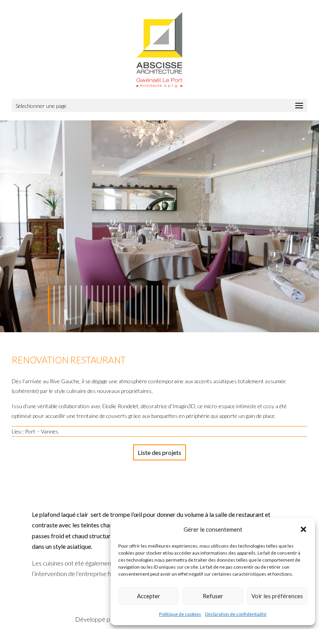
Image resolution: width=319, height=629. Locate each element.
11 (103, 304)
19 (146, 304)
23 (168, 304)
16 (130, 304)
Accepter (148, 595)
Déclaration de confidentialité (235, 614)
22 (163, 304)
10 (97, 304)
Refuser (213, 595)
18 (141, 304)
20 (152, 304)
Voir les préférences (277, 595)
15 (125, 304)
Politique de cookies (180, 614)
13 (114, 304)
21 (157, 304)
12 (108, 304)
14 (119, 304)
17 (136, 304)
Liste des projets (159, 452)
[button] (303, 529)
